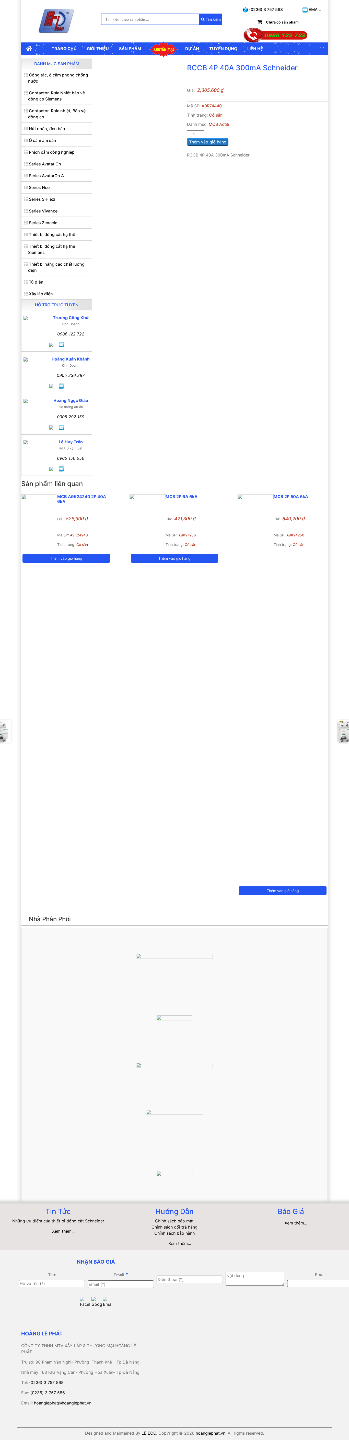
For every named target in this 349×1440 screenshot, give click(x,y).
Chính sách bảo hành (174, 1233)
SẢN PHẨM (130, 48)
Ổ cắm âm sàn (42, 140)
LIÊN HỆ (255, 48)
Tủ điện (36, 282)
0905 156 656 (70, 458)
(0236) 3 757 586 (47, 1392)
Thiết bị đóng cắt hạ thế (52, 234)
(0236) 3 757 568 (265, 9)
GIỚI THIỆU (98, 48)
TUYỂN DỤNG (223, 48)
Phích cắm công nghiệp (52, 152)
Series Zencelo (43, 222)
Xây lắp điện (41, 293)
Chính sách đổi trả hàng (174, 1227)
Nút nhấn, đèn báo (47, 128)
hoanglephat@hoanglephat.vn (62, 1402)
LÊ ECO (149, 1433)
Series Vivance (43, 210)
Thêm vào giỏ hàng (207, 141)
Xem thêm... (63, 1231)
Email (121, 1275)
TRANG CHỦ (64, 48)
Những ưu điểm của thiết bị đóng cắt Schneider (58, 1220)
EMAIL (314, 9)
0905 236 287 (71, 375)
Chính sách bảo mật (174, 1220)
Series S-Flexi (42, 199)
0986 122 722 (70, 333)
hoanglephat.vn (210, 1433)
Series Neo (39, 187)
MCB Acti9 (219, 124)
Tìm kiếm (213, 19)
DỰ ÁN (192, 48)
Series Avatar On (45, 163)
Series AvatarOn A (46, 175)
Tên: (52, 1274)
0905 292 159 (70, 416)
